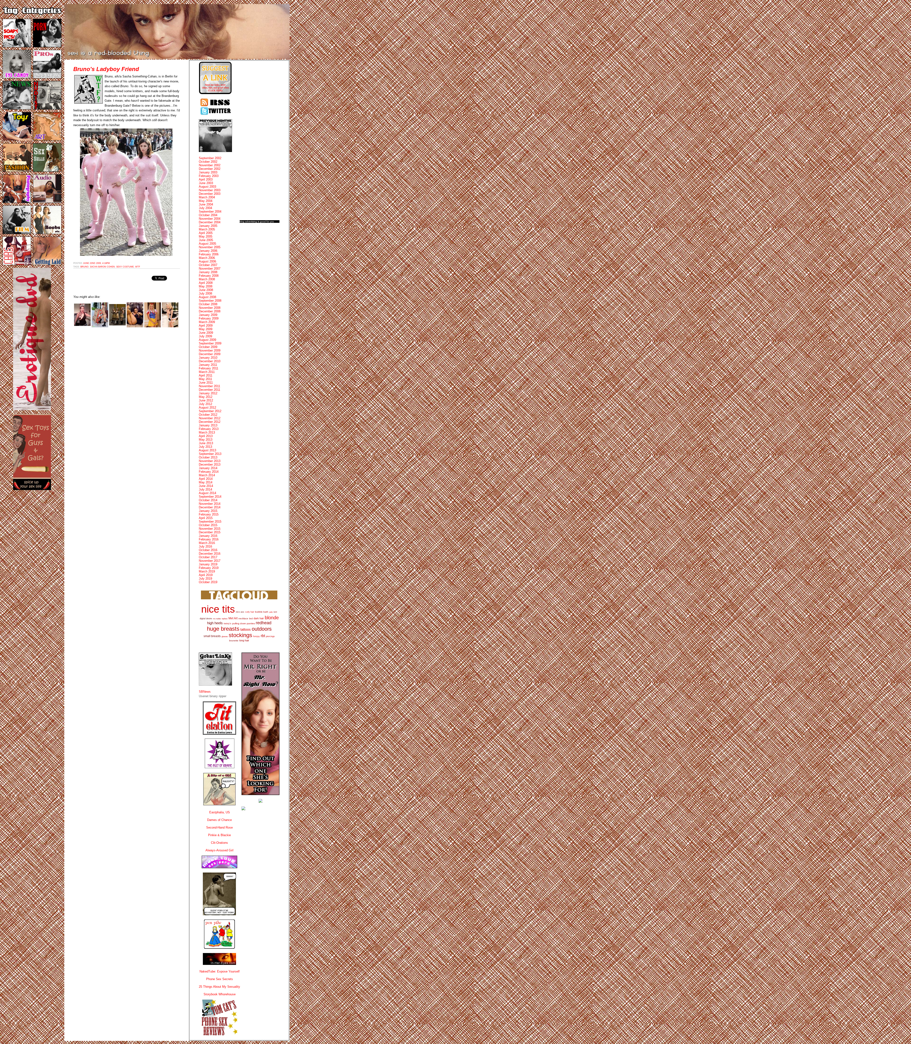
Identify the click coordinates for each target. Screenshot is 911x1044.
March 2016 (207, 543)
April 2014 (206, 479)
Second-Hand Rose (219, 827)
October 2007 (208, 265)
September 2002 (210, 158)
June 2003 (206, 183)
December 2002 (209, 169)
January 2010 (208, 357)
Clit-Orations (219, 842)
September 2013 (210, 454)
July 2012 (205, 404)
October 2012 (208, 414)
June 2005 (206, 240)
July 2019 (205, 578)
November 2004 (209, 218)
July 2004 (205, 208)
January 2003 (208, 172)
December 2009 (209, 354)
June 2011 (206, 382)
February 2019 (208, 568)
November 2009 (209, 350)
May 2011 (205, 379)
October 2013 (208, 457)
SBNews (205, 691)
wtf (137, 267)
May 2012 (205, 397)
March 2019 (207, 571)
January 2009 (208, 315)
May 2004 (205, 201)
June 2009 (206, 332)
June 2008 (206, 290)
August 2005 (207, 243)
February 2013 (208, 429)
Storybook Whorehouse (220, 994)
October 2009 (208, 347)
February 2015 (208, 514)
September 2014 (210, 496)
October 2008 (208, 304)
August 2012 (207, 407)
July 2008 (205, 293)
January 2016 (208, 536)
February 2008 (208, 275)
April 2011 (205, 375)
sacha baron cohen (102, 267)
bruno (84, 267)
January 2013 (208, 425)
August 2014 (207, 493)
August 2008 (207, 297)
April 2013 (206, 436)
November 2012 (209, 418)
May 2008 (205, 286)
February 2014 (208, 471)
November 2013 (209, 461)
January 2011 (208, 365)
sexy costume (125, 267)
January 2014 (208, 468)
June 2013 (206, 443)
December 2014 (209, 507)
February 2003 (208, 176)
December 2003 (209, 193)
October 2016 (208, 550)
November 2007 (209, 268)
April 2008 (206, 283)
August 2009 (207, 340)
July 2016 (205, 546)
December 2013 (209, 464)
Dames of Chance (219, 820)
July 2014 (205, 489)
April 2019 (206, 575)
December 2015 (209, 532)
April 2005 (206, 233)
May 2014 (205, 482)
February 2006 (208, 254)
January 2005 (208, 226)
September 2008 (210, 300)
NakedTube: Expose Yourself (220, 971)
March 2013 (207, 432)
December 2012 (209, 422)
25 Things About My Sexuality (219, 986)
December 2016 (209, 553)
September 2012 (210, 411)
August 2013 (207, 450)
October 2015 (208, 525)
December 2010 (209, 361)
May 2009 (205, 329)
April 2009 (206, 325)
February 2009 (208, 318)
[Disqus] (126, 391)
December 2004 (209, 222)
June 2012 (206, 400)
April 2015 (206, 518)
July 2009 (205, 336)
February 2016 (208, 539)
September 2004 (210, 211)
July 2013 (205, 446)
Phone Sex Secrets (219, 979)
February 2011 (208, 368)
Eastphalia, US (219, 812)
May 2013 (205, 439)
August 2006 (207, 261)
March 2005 (207, 229)
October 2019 (208, 582)
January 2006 (208, 251)
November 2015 (209, 528)
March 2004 (207, 197)
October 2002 (208, 161)
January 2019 (208, 564)
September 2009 (210, 343)
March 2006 (207, 258)
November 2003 (209, 190)
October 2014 (208, 500)
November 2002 (209, 165)
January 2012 (208, 393)
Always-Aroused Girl (219, 850)
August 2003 (207, 186)
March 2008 (207, 279)
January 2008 (208, 272)
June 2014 (206, 486)
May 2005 (205, 236)
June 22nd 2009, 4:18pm (96, 263)
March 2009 (207, 322)
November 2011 (209, 386)
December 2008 (209, 311)
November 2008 (209, 308)
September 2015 (210, 521)
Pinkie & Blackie (219, 835)
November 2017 (209, 561)
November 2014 (209, 503)
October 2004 (208, 215)
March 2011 (207, 372)
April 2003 (206, 179)
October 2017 (208, 557)
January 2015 (208, 511)
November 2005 (209, 247)
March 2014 (207, 475)
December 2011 (209, 389)
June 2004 (206, 204)
